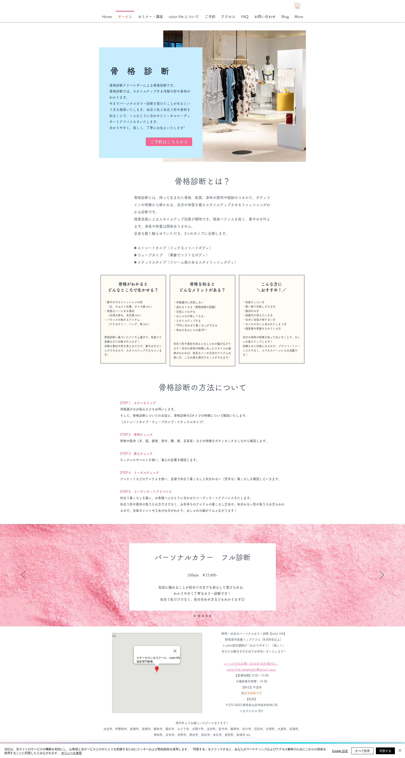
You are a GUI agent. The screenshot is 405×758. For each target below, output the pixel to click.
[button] (297, 6)
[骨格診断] (206, 615)
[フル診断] (199, 616)
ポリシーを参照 (71, 753)
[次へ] (382, 575)
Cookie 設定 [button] (340, 751)
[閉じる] (399, 751)
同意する (385, 750)
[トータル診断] (210, 615)
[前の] (23, 575)
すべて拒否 (362, 750)
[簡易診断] (194, 615)
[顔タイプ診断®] (203, 615)
